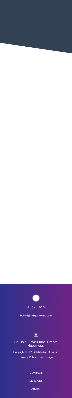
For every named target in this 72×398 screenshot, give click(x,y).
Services (36, 380)
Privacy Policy (28, 357)
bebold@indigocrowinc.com (36, 315)
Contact (36, 372)
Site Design (46, 357)
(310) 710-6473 (36, 306)
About (36, 388)
